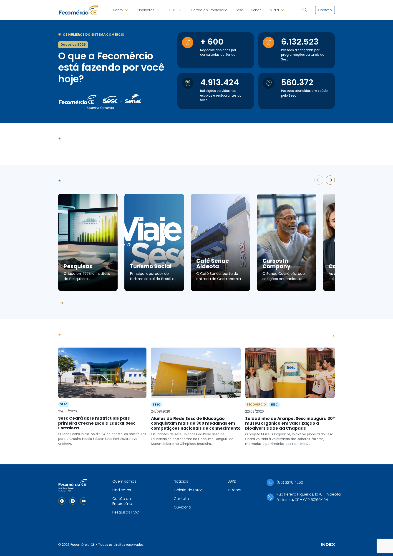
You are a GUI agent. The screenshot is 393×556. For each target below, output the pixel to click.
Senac (256, 10)
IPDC (172, 10)
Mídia (274, 10)
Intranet (235, 490)
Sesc (239, 10)
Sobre (118, 10)
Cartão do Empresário (209, 10)
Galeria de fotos (188, 490)
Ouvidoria (182, 507)
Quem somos (124, 481)
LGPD (232, 481)
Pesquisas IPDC (125, 512)
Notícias (181, 481)
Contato (181, 498)
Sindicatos (145, 10)
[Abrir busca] (305, 10)
